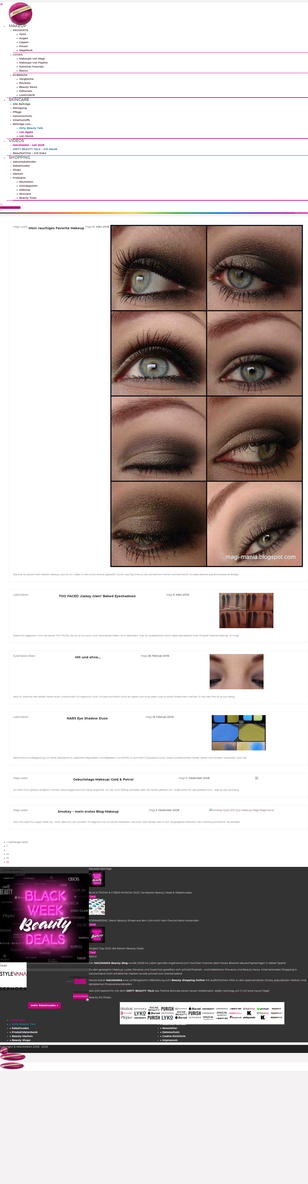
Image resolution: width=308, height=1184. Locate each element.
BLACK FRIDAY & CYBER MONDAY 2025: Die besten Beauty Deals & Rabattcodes (140, 892)
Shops (17, 170)
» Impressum (169, 1040)
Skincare (19, 100)
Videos (16, 141)
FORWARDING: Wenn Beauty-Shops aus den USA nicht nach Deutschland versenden (144, 920)
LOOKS (17, 54)
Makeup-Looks (122, 969)
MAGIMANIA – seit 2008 (28, 145)
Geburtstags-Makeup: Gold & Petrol (103, 779)
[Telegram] (1, 4)
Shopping (19, 157)
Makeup (17, 26)
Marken (18, 174)
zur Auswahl (80, 996)
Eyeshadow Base (24, 656)
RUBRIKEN (20, 75)
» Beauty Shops (20, 1040)
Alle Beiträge (21, 104)
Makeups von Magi (32, 58)
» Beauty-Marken (21, 1036)
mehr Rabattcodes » (44, 1005)
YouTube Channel (201, 963)
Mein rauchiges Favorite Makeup (56, 228)
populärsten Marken (287, 980)
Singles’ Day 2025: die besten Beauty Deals (116, 948)
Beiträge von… (22, 124)
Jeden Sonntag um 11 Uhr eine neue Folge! (242, 991)
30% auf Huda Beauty (75, 986)
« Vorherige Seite (17, 842)
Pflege (17, 112)
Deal (92, 896)
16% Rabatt (82, 972)
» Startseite (17, 1020)
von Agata (26, 132)
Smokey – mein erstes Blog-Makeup (88, 811)
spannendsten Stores (259, 980)
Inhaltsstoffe (21, 120)
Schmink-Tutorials (31, 66)
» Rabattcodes (19, 1028)
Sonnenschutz (22, 116)
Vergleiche (26, 79)
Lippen (24, 42)
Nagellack (26, 50)
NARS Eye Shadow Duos (87, 718)
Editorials (25, 91)
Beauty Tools (28, 198)
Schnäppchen (28, 186)
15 (7, 858)
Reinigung (20, 108)
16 (7, 862)
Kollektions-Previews (223, 969)
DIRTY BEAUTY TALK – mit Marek (35, 149)
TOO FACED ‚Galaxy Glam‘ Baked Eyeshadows (97, 596)
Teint (22, 34)
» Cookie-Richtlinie (172, 1036)
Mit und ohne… (88, 657)
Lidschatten (21, 595)
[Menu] (1, 205)
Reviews (25, 83)
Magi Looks (20, 227)
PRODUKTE (20, 30)
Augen (23, 38)
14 (7, 854)
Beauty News (28, 87)
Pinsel (23, 46)
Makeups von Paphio (33, 62)
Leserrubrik (27, 95)
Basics (23, 70)
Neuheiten (26, 182)
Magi (88, 227)
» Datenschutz (170, 1032)
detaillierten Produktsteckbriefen (110, 984)
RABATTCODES (11, 207)
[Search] (1, 209)
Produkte (19, 178)
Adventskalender (24, 162)
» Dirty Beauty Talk (23, 1024)
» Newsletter (168, 1028)
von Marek (26, 136)
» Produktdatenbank (24, 1032)
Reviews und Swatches (148, 969)
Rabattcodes (21, 166)
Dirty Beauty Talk (31, 128)
